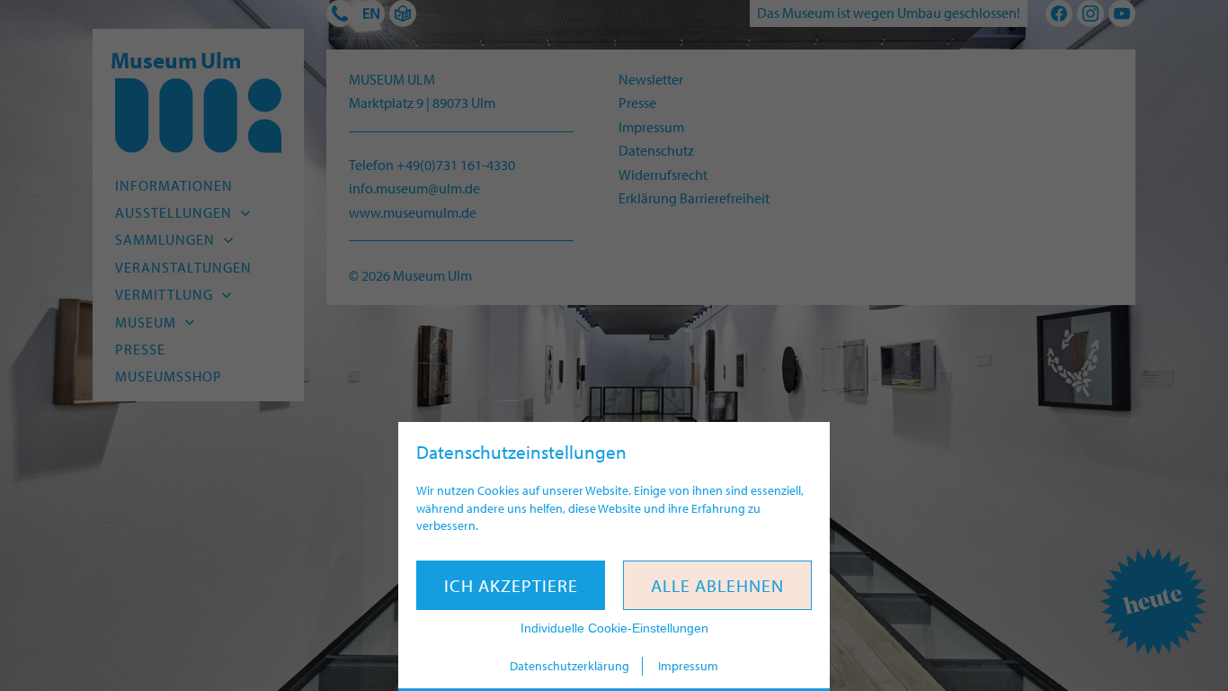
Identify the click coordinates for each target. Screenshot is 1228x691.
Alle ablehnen (717, 585)
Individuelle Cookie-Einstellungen (614, 628)
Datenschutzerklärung (569, 666)
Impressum (688, 666)
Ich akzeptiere (511, 585)
